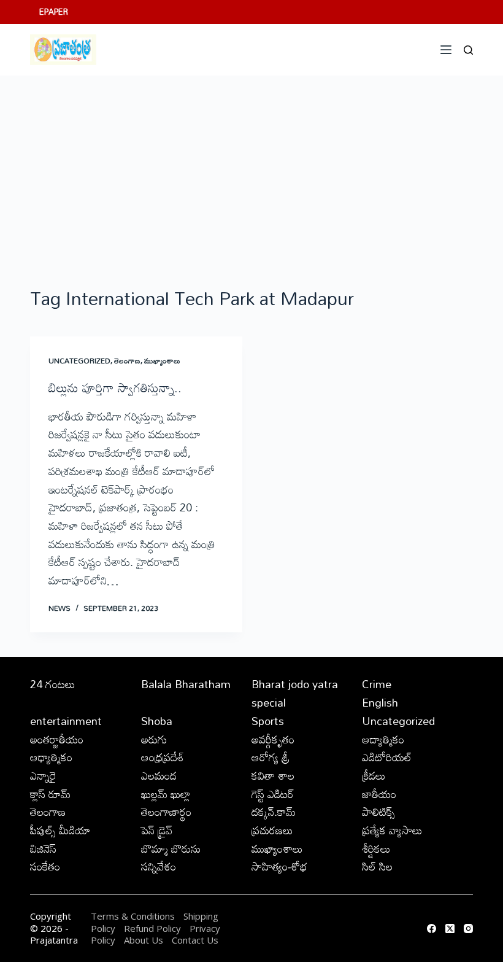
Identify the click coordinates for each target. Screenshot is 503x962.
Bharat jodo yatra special (295, 693)
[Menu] (445, 49)
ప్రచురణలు (272, 830)
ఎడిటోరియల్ (387, 757)
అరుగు (154, 739)
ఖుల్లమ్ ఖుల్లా (165, 794)
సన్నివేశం (158, 866)
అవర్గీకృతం (273, 739)
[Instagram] (468, 928)
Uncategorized (79, 360)
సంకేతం (45, 866)
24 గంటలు (52, 684)
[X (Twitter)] (450, 928)
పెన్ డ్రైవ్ (156, 830)
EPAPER (53, 12)
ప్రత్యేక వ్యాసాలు (392, 830)
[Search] (468, 50)
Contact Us (195, 940)
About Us (143, 940)
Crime (376, 684)
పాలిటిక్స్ (378, 812)
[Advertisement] (251, 168)
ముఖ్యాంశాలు (162, 360)
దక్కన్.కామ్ (274, 812)
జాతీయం (379, 794)
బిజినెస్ (43, 848)
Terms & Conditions (133, 916)
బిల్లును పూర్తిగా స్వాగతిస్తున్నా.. (115, 387)
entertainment (66, 721)
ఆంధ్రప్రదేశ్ (162, 757)
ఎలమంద (159, 775)
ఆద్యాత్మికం (383, 739)
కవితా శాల (273, 775)
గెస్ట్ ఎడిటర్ (273, 794)
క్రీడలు (374, 775)
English (380, 702)
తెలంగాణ (127, 360)
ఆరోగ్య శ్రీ (271, 757)
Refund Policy (152, 928)
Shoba (156, 721)
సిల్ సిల (377, 866)
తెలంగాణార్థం (166, 812)
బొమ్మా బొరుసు (171, 848)
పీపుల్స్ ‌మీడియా (60, 830)
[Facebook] (431, 928)
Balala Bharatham (186, 684)
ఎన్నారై (43, 775)
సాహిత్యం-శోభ (279, 866)
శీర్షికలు (376, 848)
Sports (268, 721)
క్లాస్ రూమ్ (50, 794)
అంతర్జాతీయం (56, 739)
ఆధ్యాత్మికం (51, 757)
